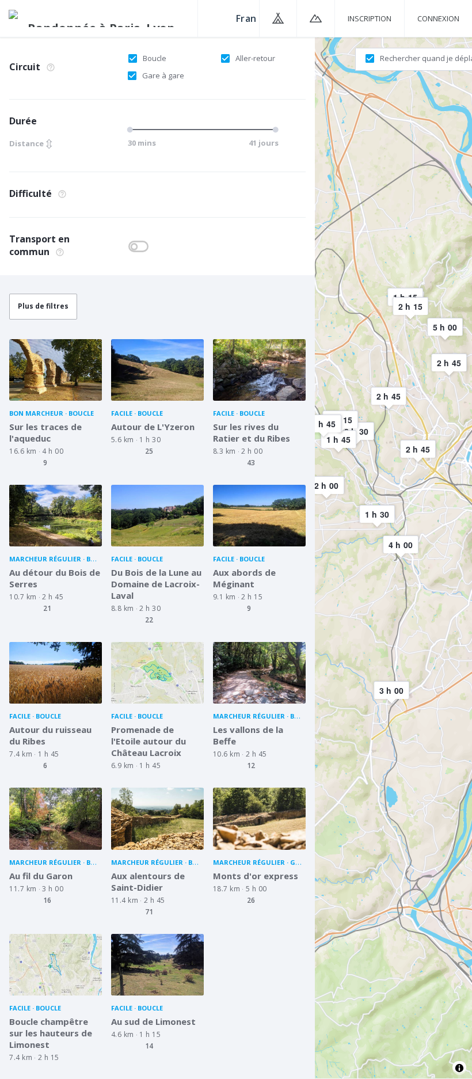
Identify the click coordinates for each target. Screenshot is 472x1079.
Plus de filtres (43, 306)
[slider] (132, 129)
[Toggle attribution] (459, 1068)
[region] (393, 557)
